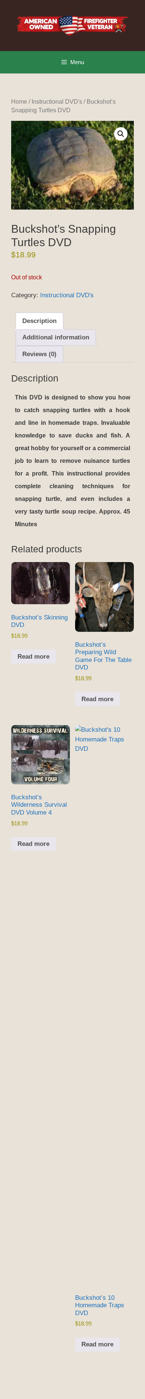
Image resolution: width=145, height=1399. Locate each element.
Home (19, 101)
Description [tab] (39, 320)
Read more (33, 656)
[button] (121, 134)
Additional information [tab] (55, 337)
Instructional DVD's (57, 101)
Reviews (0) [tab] (39, 354)
